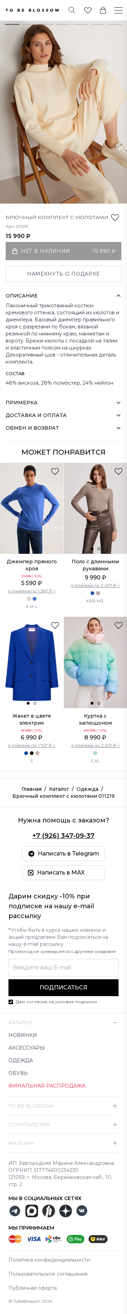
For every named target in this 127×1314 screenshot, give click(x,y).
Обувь (18, 1073)
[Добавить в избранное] (115, 217)
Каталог (59, 789)
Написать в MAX (61, 872)
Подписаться (63, 987)
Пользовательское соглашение (48, 1274)
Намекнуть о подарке (63, 274)
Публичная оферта (32, 1288)
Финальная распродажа (46, 1086)
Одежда (87, 789)
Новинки (22, 1035)
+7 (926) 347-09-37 (63, 836)
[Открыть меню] (114, 10)
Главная (32, 789)
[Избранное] (87, 10)
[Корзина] (103, 10)
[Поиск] (72, 10)
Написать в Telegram (68, 853)
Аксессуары (26, 1048)
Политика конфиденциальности (49, 1260)
